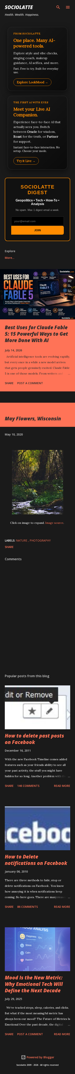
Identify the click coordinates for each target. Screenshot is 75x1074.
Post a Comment (30, 383)
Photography (40, 540)
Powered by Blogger (40, 1057)
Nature (22, 540)
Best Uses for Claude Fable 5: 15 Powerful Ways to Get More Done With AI (36, 334)
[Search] (58, 7)
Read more (62, 786)
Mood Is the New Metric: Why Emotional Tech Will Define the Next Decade (34, 984)
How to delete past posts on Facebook (34, 738)
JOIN (37, 230)
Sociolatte (19, 7)
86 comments (27, 907)
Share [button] (9, 383)
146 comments (28, 786)
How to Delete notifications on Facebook (36, 859)
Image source (54, 523)
